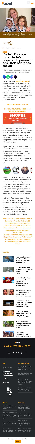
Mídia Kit (6, 383)
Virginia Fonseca (22, 81)
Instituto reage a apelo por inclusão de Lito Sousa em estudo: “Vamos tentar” (25, 430)
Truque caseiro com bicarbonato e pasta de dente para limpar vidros (24, 270)
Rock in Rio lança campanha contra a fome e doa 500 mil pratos (9, 430)
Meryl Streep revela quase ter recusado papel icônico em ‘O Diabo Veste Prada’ (25, 389)
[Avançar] (31, 170)
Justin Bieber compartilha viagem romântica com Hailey (23, 334)
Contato (5, 379)
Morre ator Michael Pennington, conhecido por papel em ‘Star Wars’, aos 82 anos (25, 382)
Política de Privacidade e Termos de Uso (8, 373)
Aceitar (18, 441)
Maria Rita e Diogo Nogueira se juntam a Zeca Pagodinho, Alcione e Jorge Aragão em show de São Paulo (10, 415)
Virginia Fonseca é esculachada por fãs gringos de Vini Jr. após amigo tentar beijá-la (24, 423)
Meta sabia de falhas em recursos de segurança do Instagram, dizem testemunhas (17, 230)
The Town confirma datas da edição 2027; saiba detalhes (9, 407)
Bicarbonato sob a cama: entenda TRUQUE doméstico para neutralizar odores (17, 241)
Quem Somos (7, 368)
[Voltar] (4, 170)
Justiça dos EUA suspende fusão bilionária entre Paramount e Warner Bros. (25, 368)
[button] (32, 3)
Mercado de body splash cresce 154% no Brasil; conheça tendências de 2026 (23, 314)
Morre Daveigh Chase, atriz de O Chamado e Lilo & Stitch (25, 374)
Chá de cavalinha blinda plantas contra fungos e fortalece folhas (23, 324)
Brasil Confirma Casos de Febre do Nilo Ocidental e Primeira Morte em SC (23, 260)
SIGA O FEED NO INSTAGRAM (17, 104)
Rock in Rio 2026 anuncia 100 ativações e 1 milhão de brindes (9, 423)
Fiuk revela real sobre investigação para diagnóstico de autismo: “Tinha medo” (24, 293)
